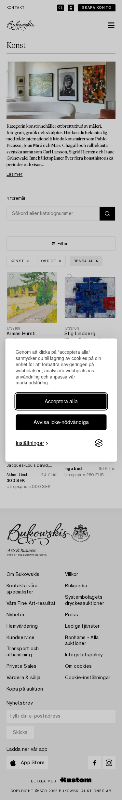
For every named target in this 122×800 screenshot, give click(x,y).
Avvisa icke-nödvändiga (61, 422)
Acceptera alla (61, 401)
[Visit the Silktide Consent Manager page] (98, 443)
